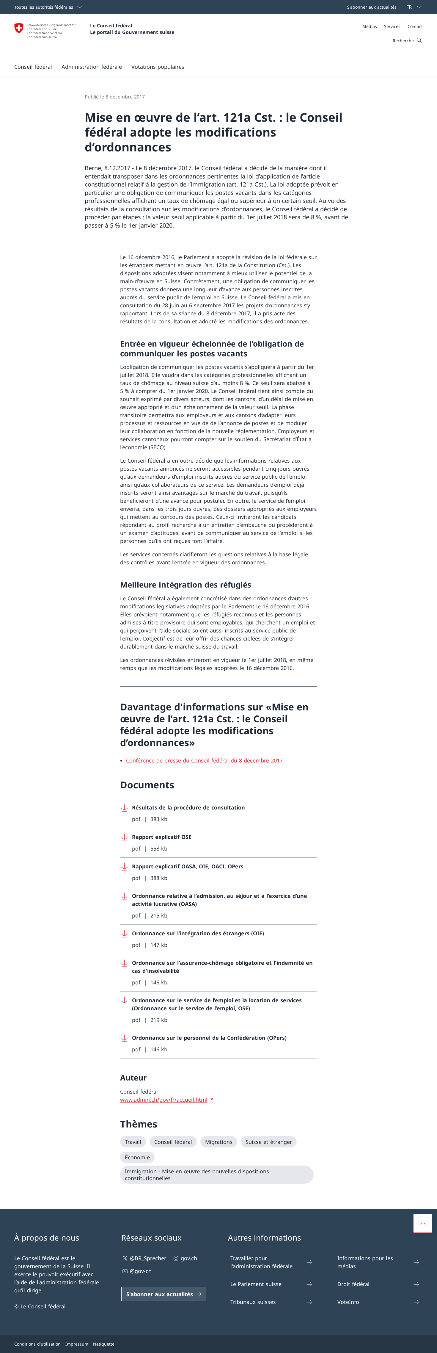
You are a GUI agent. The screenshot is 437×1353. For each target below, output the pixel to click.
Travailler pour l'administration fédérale (261, 1262)
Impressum (76, 1344)
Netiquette (103, 1344)
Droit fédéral (353, 1284)
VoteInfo (348, 1301)
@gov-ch (141, 1270)
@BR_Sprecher (148, 1258)
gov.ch (189, 1258)
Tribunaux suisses (253, 1301)
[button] (33, 66)
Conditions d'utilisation (37, 1344)
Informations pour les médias (365, 1262)
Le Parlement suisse (256, 1284)
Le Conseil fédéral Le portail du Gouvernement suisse (132, 28)
